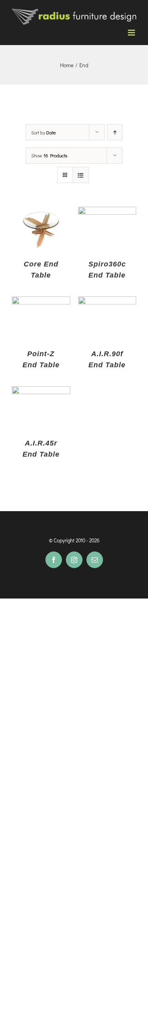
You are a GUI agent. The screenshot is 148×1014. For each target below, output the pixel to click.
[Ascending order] (114, 132)
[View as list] (80, 175)
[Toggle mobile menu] (132, 32)
